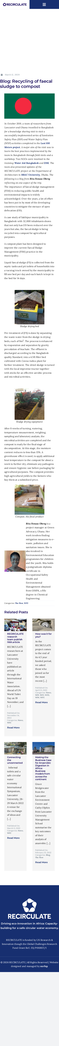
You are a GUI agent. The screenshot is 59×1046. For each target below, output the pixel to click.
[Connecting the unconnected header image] (15, 743)
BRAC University (30, 174)
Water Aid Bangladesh (26, 163)
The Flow (19, 603)
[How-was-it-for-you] (43, 619)
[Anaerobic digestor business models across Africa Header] (43, 743)
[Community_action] (15, 619)
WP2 (26, 603)
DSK (46, 163)
